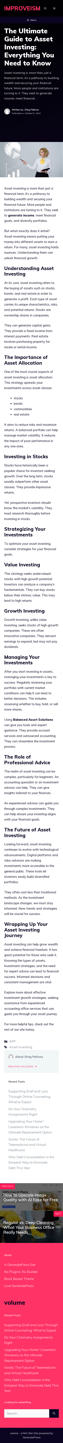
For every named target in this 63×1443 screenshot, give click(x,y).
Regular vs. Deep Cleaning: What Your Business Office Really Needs (28, 1227)
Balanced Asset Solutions (33, 720)
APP (12, 1041)
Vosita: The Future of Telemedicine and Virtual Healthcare (27, 1144)
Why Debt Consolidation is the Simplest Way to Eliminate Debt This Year (31, 1162)
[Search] (54, 1413)
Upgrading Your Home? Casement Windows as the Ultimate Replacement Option (30, 1126)
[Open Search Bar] (45, 8)
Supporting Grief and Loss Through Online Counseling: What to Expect (29, 1096)
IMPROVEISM (22, 8)
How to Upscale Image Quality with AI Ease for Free (30, 1197)
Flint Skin (28, 1433)
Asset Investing (20, 1047)
